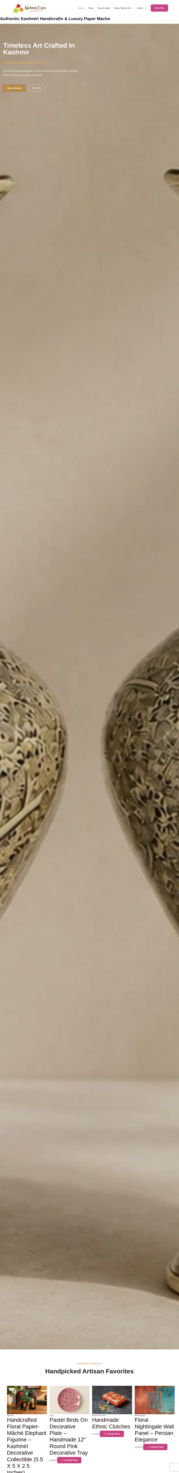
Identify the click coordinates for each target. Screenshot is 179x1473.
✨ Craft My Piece (69, 1460)
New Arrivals (104, 8)
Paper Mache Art (122, 8)
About (140, 8)
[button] (132, 8)
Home (81, 8)
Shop (90, 8)
